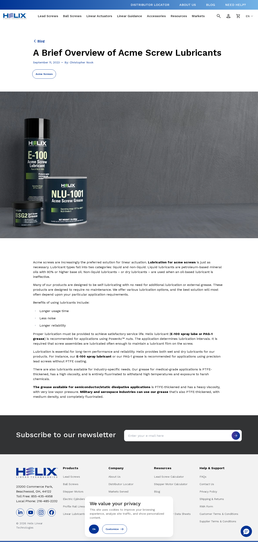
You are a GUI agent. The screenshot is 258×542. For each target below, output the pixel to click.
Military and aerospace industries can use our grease (124, 392)
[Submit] (236, 435)
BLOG (210, 5)
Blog (41, 41)
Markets (198, 16)
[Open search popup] (218, 16)
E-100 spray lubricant (94, 356)
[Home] (15, 16)
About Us (114, 476)
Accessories (156, 16)
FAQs (203, 476)
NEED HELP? (235, 5)
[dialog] (129, 516)
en (248, 16)
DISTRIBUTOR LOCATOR (150, 5)
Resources (179, 16)
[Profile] (228, 16)
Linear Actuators (99, 16)
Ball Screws (72, 16)
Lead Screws (48, 16)
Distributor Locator (120, 484)
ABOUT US (187, 5)
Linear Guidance (129, 16)
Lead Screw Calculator (169, 476)
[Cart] (238, 16)
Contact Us (207, 484)
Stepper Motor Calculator (170, 484)
